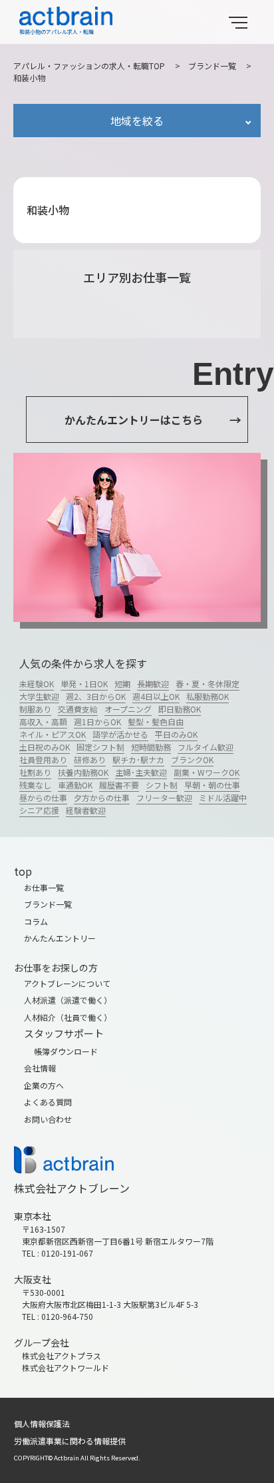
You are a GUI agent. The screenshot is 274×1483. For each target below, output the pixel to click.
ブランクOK (192, 759)
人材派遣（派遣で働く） (68, 1000)
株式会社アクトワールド (65, 1367)
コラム (36, 921)
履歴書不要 (119, 784)
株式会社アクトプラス (61, 1355)
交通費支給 (78, 709)
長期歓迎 (153, 683)
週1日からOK (97, 721)
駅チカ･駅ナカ (138, 759)
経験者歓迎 (86, 810)
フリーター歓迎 (164, 797)
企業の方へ (44, 1085)
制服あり (35, 709)
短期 (122, 683)
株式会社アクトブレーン (72, 1188)
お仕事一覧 (44, 887)
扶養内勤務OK (83, 772)
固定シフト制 (100, 746)
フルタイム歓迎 (205, 746)
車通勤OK (75, 784)
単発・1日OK (84, 683)
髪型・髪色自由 (156, 721)
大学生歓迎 (39, 696)
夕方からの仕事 (102, 797)
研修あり (90, 759)
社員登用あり (43, 759)
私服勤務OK (207, 696)
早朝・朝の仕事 (212, 784)
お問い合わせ (48, 1119)
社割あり (35, 772)
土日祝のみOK (44, 746)
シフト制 (162, 784)
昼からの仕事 (43, 797)
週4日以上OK (156, 696)
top (23, 871)
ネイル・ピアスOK (52, 734)
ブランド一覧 (212, 65)
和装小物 (29, 77)
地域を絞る (137, 121)
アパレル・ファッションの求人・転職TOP (89, 65)
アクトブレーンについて (67, 983)
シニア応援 (39, 810)
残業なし (35, 784)
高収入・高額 (43, 721)
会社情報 (40, 1067)
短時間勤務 (151, 746)
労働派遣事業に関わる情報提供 (70, 1440)
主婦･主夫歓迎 (141, 772)
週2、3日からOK (96, 696)
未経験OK (36, 683)
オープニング (128, 709)
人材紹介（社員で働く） (68, 1017)
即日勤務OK (179, 709)
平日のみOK (176, 734)
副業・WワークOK (206, 772)
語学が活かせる (120, 734)
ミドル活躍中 (223, 797)
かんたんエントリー (60, 938)
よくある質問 (48, 1101)
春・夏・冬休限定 (207, 683)
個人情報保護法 (42, 1423)
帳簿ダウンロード (66, 1051)
